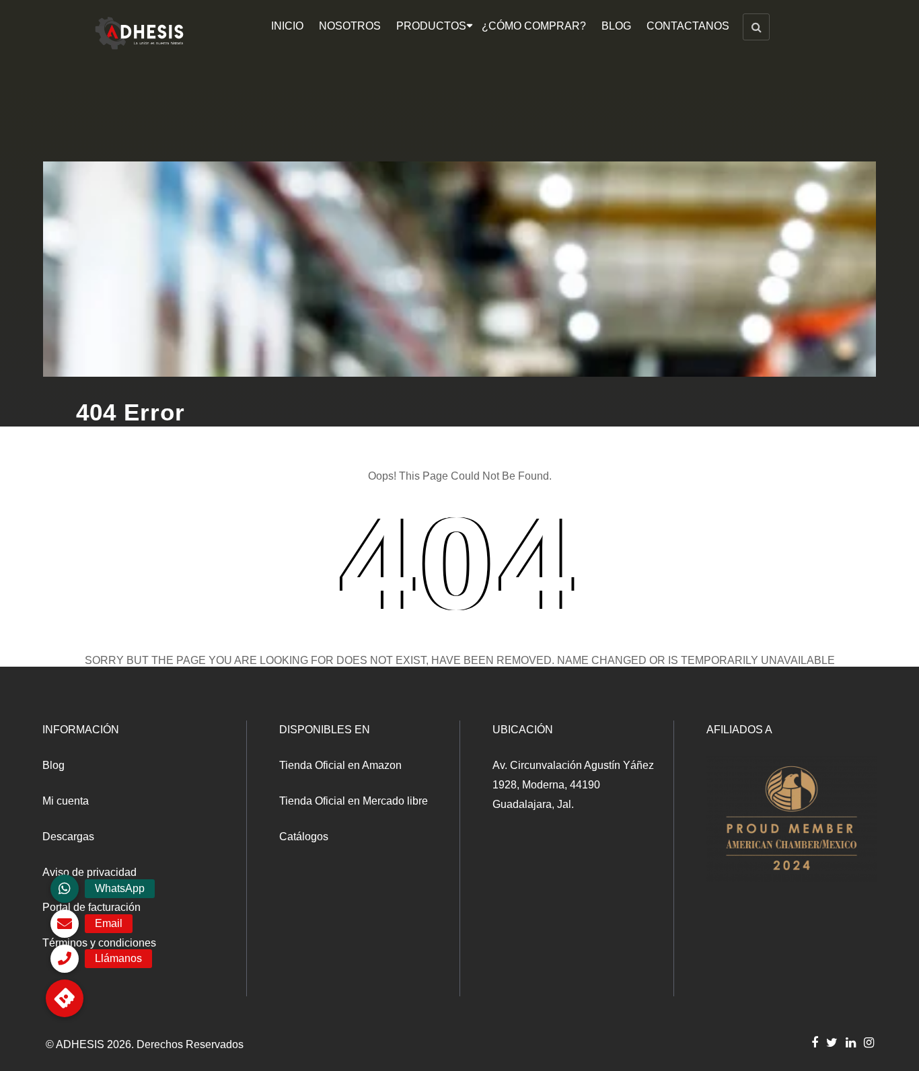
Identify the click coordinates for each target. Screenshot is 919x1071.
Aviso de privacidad (89, 872)
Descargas (68, 836)
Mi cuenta (65, 801)
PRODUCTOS (431, 26)
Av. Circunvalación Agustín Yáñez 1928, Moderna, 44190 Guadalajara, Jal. (573, 785)
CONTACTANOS (688, 26)
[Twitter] (832, 1042)
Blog (53, 765)
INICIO (287, 26)
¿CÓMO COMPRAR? (534, 26)
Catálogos (303, 836)
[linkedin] (851, 1042)
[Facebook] (814, 1042)
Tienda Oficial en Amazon (340, 765)
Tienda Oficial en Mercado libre (353, 801)
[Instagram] (869, 1042)
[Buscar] (756, 26)
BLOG (616, 26)
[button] (64, 998)
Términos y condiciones (99, 943)
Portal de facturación (91, 907)
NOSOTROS (350, 26)
